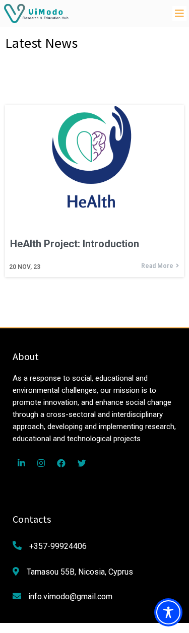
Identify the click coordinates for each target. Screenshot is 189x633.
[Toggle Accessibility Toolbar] (168, 612)
